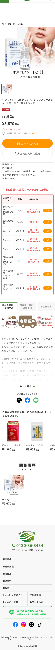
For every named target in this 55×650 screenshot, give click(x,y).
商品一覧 (11, 24)
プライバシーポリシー (47, 638)
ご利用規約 (35, 595)
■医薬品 (7, 559)
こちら (33, 133)
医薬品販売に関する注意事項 (29, 638)
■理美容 (7, 580)
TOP (4, 24)
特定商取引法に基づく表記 (9, 638)
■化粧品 (7, 573)
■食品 (6, 587)
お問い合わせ (36, 602)
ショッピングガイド (13, 595)
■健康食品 (8, 566)
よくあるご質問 (10, 602)
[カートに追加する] (47, 210)
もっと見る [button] (26, 386)
